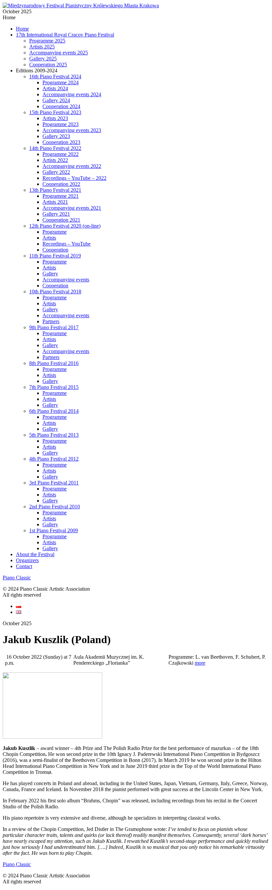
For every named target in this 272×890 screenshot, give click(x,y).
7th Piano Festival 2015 (54, 387)
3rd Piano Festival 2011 (54, 482)
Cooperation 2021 (61, 220)
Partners (50, 321)
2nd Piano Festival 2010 (54, 506)
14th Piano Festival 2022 (55, 148)
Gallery (50, 273)
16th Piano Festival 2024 (55, 76)
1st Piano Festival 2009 (53, 530)
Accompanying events (65, 279)
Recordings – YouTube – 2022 (74, 178)
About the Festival (35, 554)
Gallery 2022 (56, 172)
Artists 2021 (55, 202)
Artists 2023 (55, 118)
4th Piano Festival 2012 (54, 459)
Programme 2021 (60, 196)
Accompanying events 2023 (71, 130)
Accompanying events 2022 (71, 166)
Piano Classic (17, 577)
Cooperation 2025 (48, 64)
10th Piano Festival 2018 (55, 291)
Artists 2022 (55, 160)
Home (22, 29)
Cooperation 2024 (61, 106)
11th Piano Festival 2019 (55, 256)
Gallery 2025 (43, 58)
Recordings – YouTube (66, 244)
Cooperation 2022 (61, 184)
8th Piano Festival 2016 (54, 363)
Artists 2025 (42, 46)
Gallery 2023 (56, 136)
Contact (24, 566)
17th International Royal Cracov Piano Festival (65, 34)
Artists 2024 (55, 88)
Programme (54, 232)
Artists (49, 238)
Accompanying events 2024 (71, 94)
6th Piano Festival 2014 (54, 411)
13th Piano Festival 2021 (55, 190)
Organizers (27, 560)
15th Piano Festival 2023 (55, 112)
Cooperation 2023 (61, 142)
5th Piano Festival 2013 (54, 435)
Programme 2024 (60, 82)
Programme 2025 (47, 40)
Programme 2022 (60, 154)
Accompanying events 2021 (71, 208)
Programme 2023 (60, 124)
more (200, 663)
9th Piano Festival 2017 (54, 327)
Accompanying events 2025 (58, 52)
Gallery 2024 (56, 100)
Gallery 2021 (56, 214)
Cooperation (55, 250)
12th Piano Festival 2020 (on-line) (65, 226)
